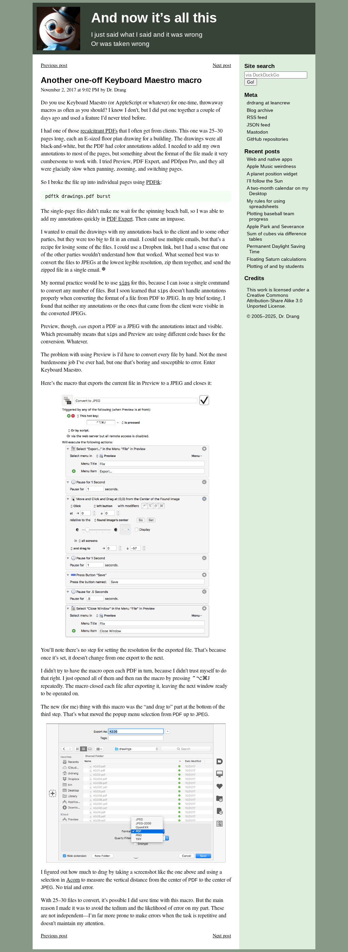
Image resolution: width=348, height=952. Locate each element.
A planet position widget (272, 173)
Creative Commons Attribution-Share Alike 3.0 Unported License (274, 300)
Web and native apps (269, 159)
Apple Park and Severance (275, 226)
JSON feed (258, 125)
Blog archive (260, 110)
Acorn (73, 879)
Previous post (54, 65)
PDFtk (153, 181)
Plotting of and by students (275, 266)
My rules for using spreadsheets (266, 203)
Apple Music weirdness (271, 166)
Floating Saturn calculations (276, 259)
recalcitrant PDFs (99, 130)
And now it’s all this (154, 17)
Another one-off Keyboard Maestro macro (121, 80)
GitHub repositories (267, 139)
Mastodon (257, 132)
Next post (222, 65)
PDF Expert (120, 218)
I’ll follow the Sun (265, 181)
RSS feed (257, 117)
